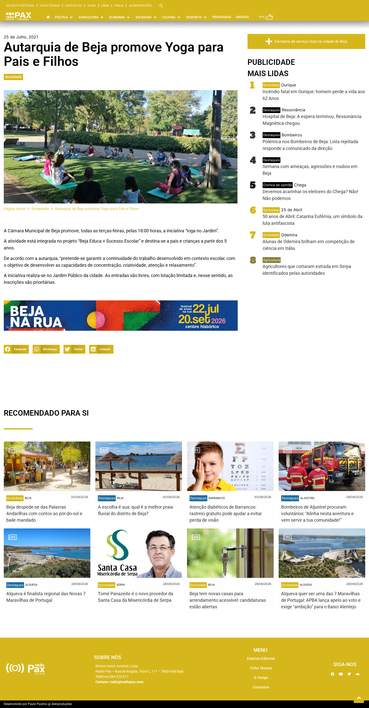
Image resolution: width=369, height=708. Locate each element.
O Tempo (261, 678)
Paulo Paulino (37, 704)
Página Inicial (14, 208)
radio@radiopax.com (126, 682)
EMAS (105, 5)
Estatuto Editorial (20, 5)
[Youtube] (340, 674)
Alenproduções (140, 5)
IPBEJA (119, 5)
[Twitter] (349, 674)
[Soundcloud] (357, 674)
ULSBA (91, 5)
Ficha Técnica (50, 5)
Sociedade (13, 77)
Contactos (73, 5)
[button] (16, 349)
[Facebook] (332, 674)
